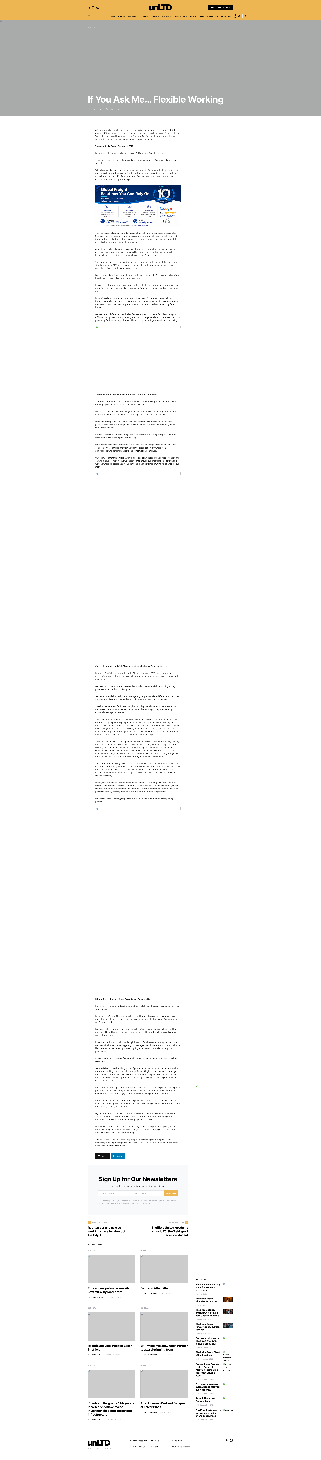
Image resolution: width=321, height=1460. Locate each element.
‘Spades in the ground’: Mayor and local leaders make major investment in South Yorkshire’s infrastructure (111, 1408)
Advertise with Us (137, 1447)
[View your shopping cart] (239, 16)
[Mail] (97, 7)
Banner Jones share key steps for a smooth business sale (208, 1287)
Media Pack (177, 1441)
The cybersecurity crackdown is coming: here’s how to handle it (207, 1313)
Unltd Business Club (138, 1441)
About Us (155, 1441)
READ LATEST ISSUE (219, 7)
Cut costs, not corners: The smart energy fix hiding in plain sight (207, 1341)
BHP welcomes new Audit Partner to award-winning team (164, 1347)
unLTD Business (97, 1297)
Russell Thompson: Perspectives (205, 1399)
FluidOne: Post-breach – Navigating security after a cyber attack (208, 1413)
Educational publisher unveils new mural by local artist (108, 1290)
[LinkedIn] (89, 7)
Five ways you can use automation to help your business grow (208, 1387)
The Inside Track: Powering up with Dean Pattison (208, 1327)
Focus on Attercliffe (154, 1288)
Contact (154, 1447)
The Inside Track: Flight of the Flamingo (208, 1353)
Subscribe (171, 1193)
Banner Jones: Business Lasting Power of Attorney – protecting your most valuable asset (208, 1370)
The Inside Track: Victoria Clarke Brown (207, 1300)
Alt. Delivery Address (181, 1447)
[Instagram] (93, 7)
